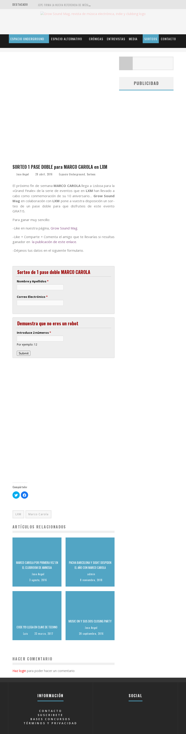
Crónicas (96, 38)
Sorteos (150, 38)
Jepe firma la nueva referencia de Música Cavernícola (73, 5)
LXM (18, 514)
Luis (25, 633)
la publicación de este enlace (54, 241)
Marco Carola (38, 514)
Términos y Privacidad (50, 723)
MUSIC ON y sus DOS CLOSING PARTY (90, 621)
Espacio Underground (27, 38)
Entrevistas (116, 38)
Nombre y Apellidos (33, 281)
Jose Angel (22, 174)
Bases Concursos (50, 719)
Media (133, 38)
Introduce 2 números (34, 333)
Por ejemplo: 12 (27, 344)
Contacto (168, 38)
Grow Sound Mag (64, 228)
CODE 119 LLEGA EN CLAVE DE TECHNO (37, 627)
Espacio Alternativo (66, 38)
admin (91, 574)
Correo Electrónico (32, 297)
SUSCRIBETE (50, 715)
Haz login (19, 671)
